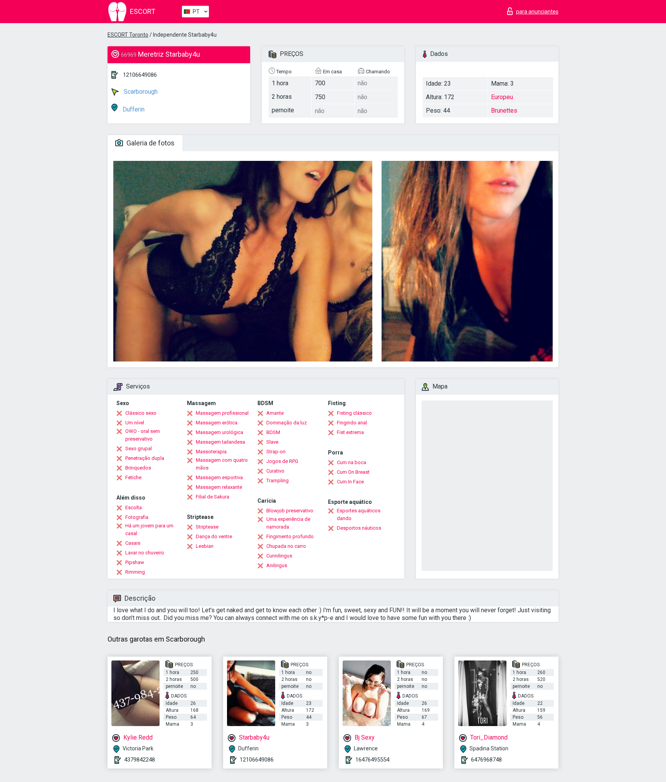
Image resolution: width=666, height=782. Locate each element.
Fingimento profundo (290, 536)
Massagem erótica (216, 423)
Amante (275, 413)
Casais (132, 543)
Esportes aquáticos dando (358, 514)
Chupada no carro (286, 546)
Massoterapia (211, 451)
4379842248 (139, 759)
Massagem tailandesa (220, 442)
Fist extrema (350, 432)
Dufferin (133, 109)
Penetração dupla (144, 458)
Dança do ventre (214, 536)
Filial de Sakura (212, 497)
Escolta (133, 507)
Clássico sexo (140, 413)
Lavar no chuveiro (144, 553)
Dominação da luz (286, 423)
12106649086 (140, 74)
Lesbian (205, 546)
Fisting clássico (354, 413)
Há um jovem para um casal (149, 529)
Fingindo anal (352, 423)
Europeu (502, 97)
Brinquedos (138, 468)
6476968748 (486, 759)
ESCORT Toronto (128, 35)
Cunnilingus (279, 556)
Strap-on (276, 451)
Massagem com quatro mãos (222, 464)
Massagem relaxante (219, 487)
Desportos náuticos (359, 528)
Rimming (135, 572)
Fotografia (136, 517)
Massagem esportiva (219, 477)
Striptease (207, 527)
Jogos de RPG (282, 461)
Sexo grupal (138, 448)
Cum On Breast (353, 472)
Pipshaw (134, 562)
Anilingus (276, 565)
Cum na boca (351, 462)
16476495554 (372, 759)
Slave (272, 442)
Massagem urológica (219, 432)
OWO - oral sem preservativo (142, 435)
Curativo (275, 471)
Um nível (134, 423)
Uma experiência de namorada (288, 523)
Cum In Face (350, 482)
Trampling (277, 480)
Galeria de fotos (150, 143)
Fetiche (133, 477)
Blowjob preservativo (289, 510)
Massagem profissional (222, 413)
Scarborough (140, 91)
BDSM (273, 432)
